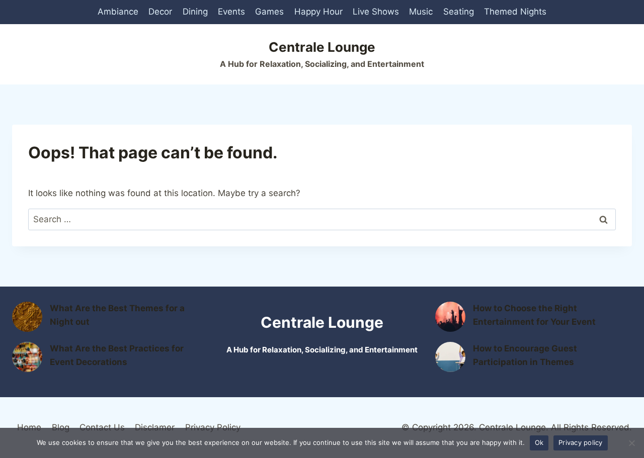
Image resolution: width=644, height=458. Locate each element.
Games (269, 12)
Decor (160, 12)
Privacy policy (580, 442)
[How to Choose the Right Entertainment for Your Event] (450, 317)
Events (231, 12)
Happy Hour (318, 12)
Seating (458, 12)
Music (421, 12)
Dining (195, 12)
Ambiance (118, 12)
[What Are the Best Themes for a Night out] (27, 317)
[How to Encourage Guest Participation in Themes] (450, 357)
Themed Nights (515, 12)
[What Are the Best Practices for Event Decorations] (27, 357)
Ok (539, 442)
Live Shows (376, 12)
